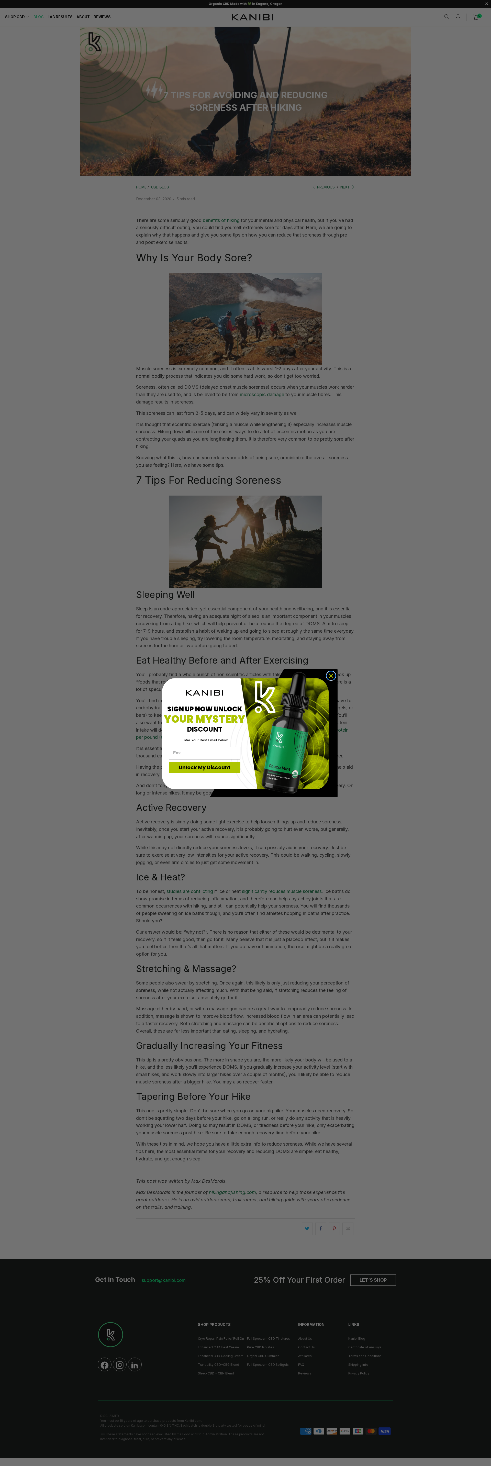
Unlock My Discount (204, 767)
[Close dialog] (331, 675)
